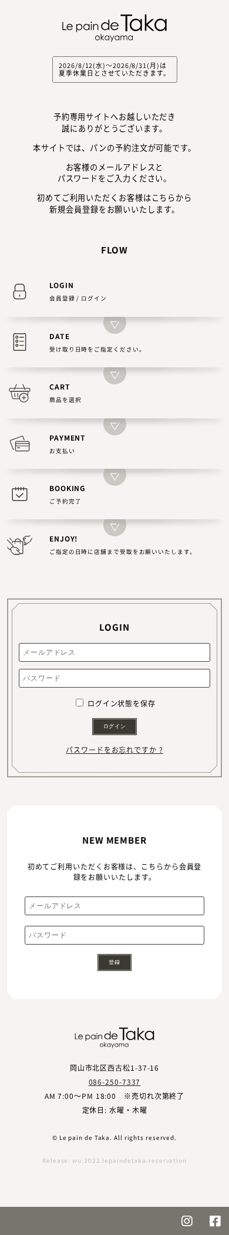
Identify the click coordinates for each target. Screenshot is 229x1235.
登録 (114, 962)
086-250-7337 (115, 1082)
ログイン (114, 726)
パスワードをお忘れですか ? (114, 749)
